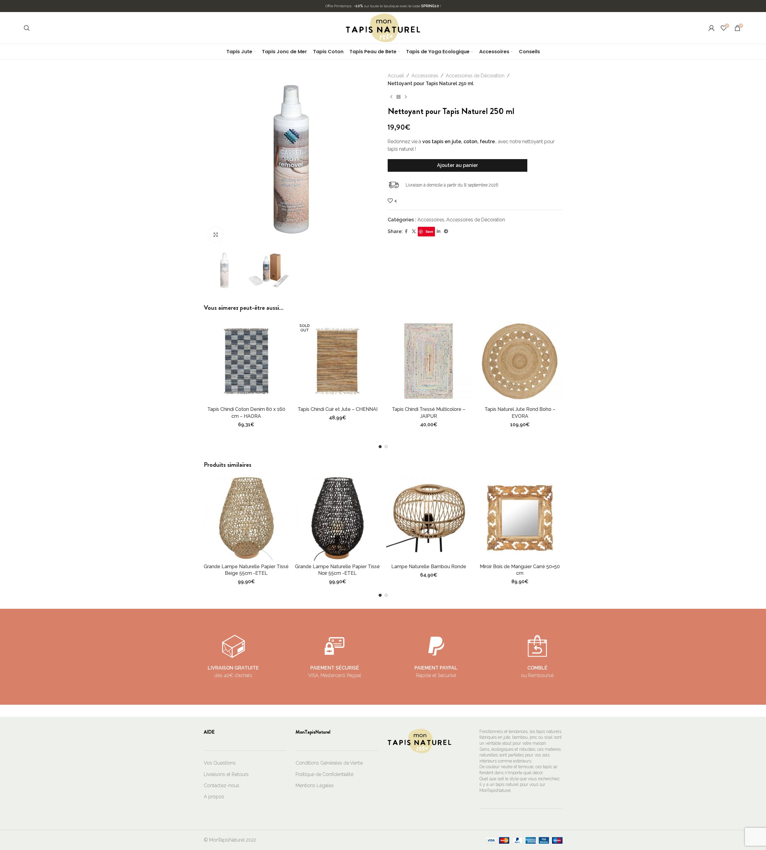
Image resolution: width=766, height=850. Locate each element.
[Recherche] (27, 28)
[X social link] (414, 231)
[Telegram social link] (446, 231)
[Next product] (405, 96)
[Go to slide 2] (386, 446)
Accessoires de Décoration (475, 76)
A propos (214, 796)
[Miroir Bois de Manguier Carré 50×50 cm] (520, 518)
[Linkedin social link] (438, 231)
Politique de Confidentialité (324, 774)
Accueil (396, 76)
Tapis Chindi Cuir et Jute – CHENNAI (337, 409)
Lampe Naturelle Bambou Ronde (428, 566)
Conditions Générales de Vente (329, 763)
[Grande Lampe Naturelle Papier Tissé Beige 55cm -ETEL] (246, 518)
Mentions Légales (315, 785)
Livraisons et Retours (226, 774)
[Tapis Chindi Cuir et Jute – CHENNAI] (337, 361)
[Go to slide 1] (380, 446)
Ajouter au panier (457, 165)
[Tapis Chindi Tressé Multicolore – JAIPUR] (428, 361)
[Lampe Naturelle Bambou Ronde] (428, 518)
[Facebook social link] (406, 231)
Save (429, 231)
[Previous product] (391, 96)
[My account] (712, 28)
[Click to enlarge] (215, 234)
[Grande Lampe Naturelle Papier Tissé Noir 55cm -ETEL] (337, 518)
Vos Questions (220, 763)
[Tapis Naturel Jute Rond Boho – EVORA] (520, 361)
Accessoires (424, 76)
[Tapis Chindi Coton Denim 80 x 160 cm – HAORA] (246, 361)
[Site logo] (383, 27)
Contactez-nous (221, 785)
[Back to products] (398, 96)
